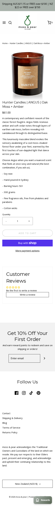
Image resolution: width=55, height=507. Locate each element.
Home (5, 43)
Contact (6, 413)
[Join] (44, 358)
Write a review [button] (27, 294)
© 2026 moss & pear (18, 497)
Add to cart (28, 233)
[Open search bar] (11, 22)
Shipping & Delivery (12, 418)
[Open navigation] (4, 22)
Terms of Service (11, 427)
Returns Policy (9, 432)
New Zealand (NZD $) (26, 483)
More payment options (27, 250)
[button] (27, 74)
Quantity (6, 214)
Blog (4, 422)
